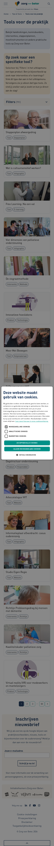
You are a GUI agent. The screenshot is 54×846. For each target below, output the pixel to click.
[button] (27, 454)
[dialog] (27, 423)
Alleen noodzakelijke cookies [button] (27, 449)
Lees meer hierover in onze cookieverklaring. (31, 421)
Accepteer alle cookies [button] (27, 443)
